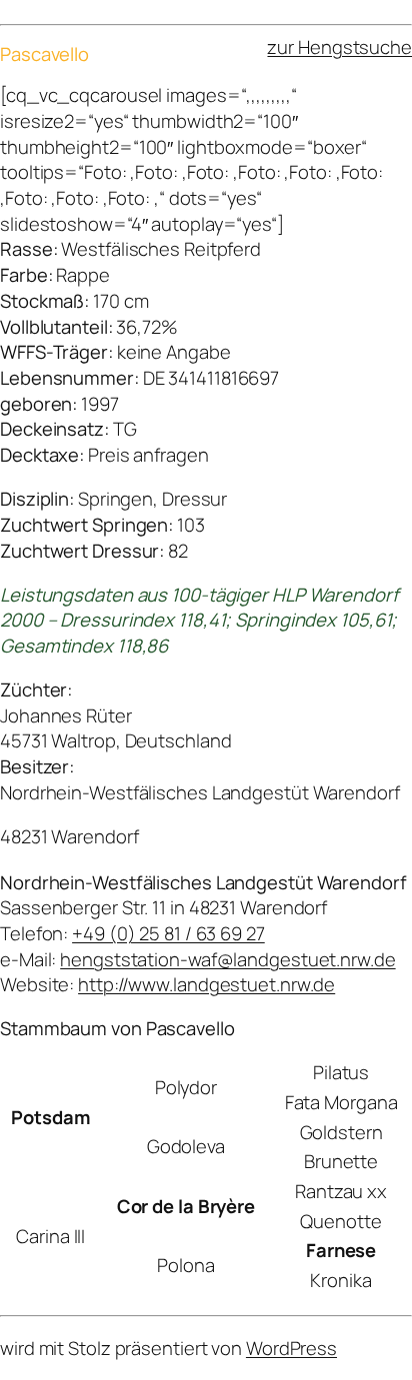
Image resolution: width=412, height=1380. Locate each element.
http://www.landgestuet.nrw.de (206, 984)
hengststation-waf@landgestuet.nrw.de (227, 959)
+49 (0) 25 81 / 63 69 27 (168, 933)
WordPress (291, 1348)
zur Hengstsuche (339, 47)
